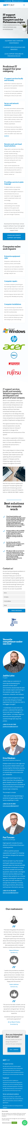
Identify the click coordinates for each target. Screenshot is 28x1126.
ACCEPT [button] (14, 1122)
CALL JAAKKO (14, 1049)
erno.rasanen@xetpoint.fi (11, 806)
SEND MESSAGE (16, 610)
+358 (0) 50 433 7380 (9, 724)
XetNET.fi (6, 135)
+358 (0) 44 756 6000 (9, 890)
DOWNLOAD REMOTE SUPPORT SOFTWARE (14, 236)
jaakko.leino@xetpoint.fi (10, 726)
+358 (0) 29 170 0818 (9, 803)
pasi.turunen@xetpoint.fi (10, 893)
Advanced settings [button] (6, 1122)
